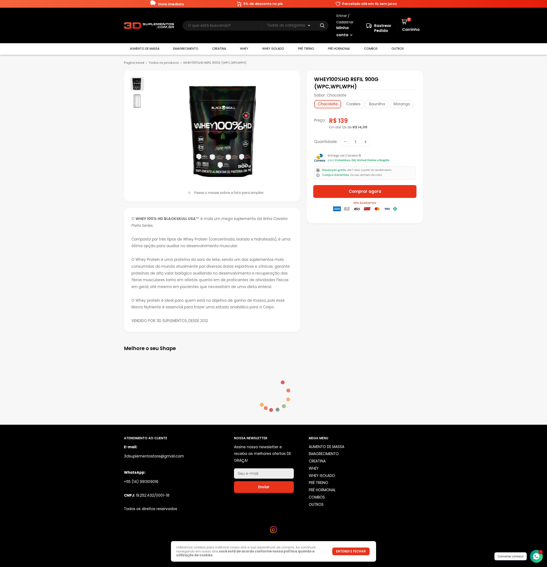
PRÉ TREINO (306, 48)
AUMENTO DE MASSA (144, 48)
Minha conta (342, 31)
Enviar (263, 487)
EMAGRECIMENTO (185, 48)
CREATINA (219, 48)
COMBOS (371, 48)
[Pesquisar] (322, 26)
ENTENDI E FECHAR (351, 551)
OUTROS (397, 48)
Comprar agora (365, 191)
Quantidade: (325, 141)
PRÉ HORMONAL (339, 48)
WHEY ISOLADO (273, 48)
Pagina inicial (134, 62)
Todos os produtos (164, 62)
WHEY (244, 48)
